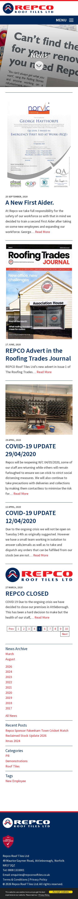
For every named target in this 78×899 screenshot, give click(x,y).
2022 (8, 682)
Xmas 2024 (12, 741)
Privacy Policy (38, 879)
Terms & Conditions (15, 879)
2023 (8, 677)
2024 (8, 671)
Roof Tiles (12, 766)
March (9, 654)
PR (7, 756)
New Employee (15, 781)
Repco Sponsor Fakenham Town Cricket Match (36, 730)
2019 (8, 698)
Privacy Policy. (44, 895)
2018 (8, 703)
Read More (42, 232)
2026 (8, 666)
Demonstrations (16, 761)
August (10, 659)
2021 (8, 687)
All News (11, 716)
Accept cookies (61, 892)
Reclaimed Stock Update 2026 (25, 735)
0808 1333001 (16, 870)
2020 (8, 693)
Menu (61, 19)
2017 (8, 708)
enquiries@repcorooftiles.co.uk (30, 875)
